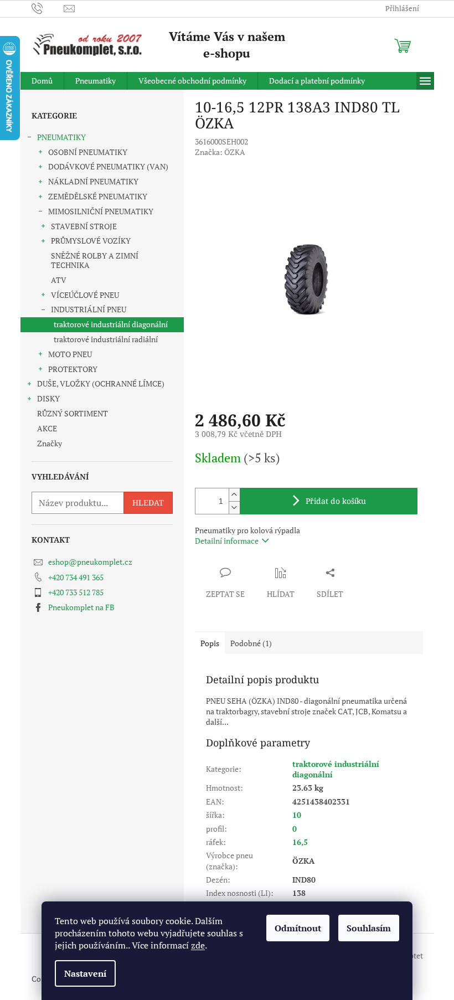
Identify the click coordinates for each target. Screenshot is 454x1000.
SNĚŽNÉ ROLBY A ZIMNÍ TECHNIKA (94, 260)
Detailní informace (227, 540)
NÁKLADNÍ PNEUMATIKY (93, 181)
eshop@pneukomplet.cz (90, 561)
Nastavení (85, 973)
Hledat (148, 502)
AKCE (47, 428)
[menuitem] (42, 81)
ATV (58, 280)
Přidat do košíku (336, 501)
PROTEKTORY (72, 369)
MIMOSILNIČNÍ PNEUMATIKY (100, 211)
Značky (49, 443)
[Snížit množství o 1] (234, 507)
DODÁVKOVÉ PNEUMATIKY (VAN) (108, 166)
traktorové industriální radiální (106, 339)
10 (296, 815)
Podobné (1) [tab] (251, 643)
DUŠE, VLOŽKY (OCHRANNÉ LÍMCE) (100, 383)
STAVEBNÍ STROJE (84, 226)
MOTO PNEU (70, 354)
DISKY (48, 398)
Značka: (220, 152)
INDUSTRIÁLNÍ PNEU (88, 309)
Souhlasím (369, 928)
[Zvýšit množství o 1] (234, 494)
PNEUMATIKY (61, 137)
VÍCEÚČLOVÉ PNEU (85, 295)
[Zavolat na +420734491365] (48, 8)
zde (198, 945)
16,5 (300, 842)
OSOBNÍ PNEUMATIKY (87, 152)
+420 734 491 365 (76, 577)
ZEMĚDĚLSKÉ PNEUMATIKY (97, 196)
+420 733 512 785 (76, 592)
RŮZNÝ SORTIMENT (72, 413)
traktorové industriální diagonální (111, 324)
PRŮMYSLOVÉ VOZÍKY (91, 240)
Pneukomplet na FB (81, 607)
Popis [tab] (209, 643)
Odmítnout (298, 928)
